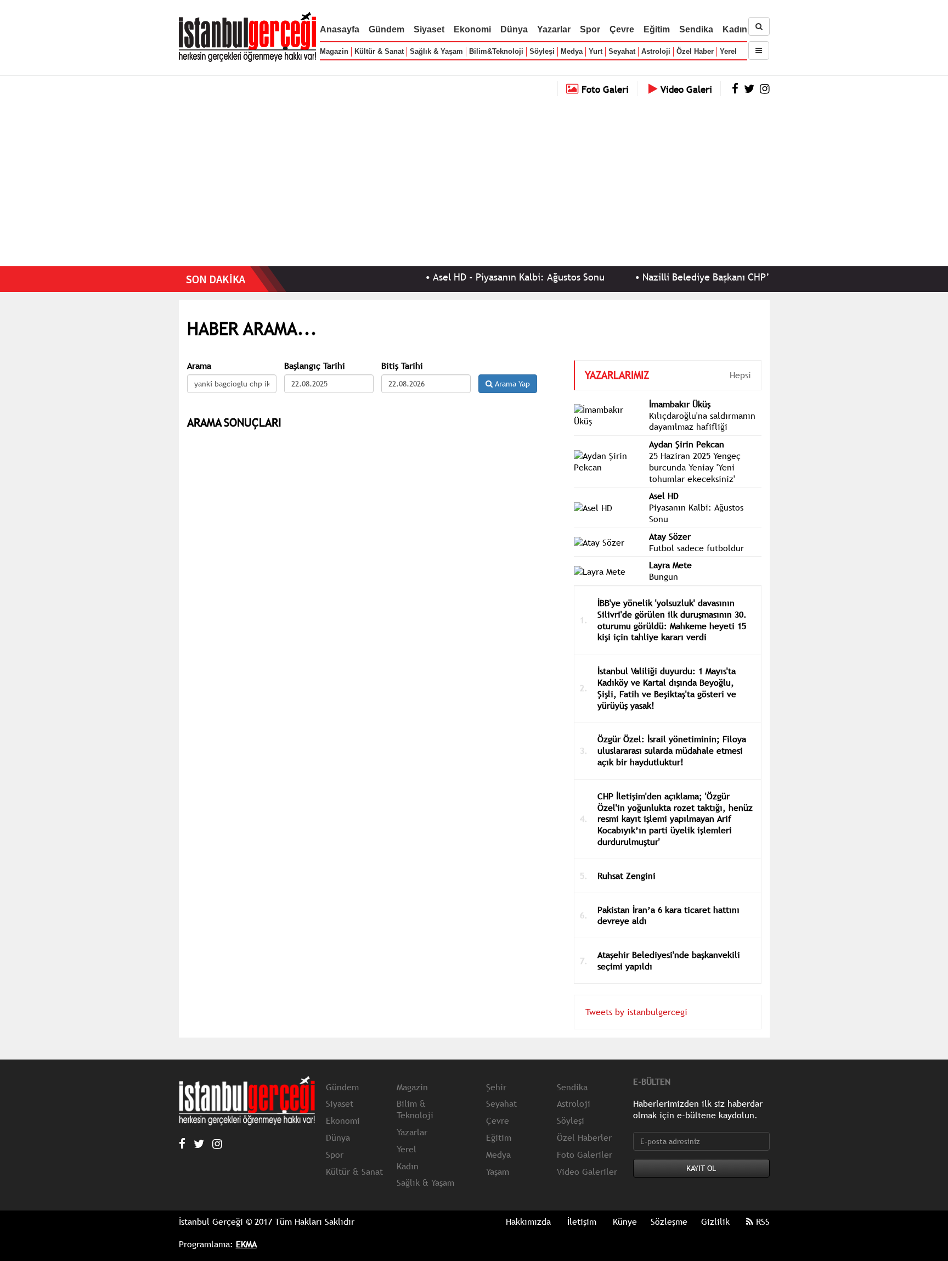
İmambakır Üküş (679, 404)
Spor (590, 29)
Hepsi (740, 375)
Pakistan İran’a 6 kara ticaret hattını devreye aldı (668, 915)
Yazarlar (554, 29)
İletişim (581, 1221)
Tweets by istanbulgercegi (636, 1012)
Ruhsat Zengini (626, 876)
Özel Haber (695, 51)
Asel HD (664, 496)
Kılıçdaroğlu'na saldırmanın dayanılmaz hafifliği (702, 421)
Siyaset (429, 29)
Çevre (622, 29)
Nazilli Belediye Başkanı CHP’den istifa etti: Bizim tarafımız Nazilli (762, 277)
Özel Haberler (584, 1137)
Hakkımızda (528, 1221)
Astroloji (655, 51)
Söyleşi (542, 51)
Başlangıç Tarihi (314, 366)
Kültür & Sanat (379, 51)
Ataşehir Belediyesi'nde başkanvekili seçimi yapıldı (668, 960)
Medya (572, 51)
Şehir (496, 1087)
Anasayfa (339, 29)
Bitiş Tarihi (402, 366)
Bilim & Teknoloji (415, 1109)
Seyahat (621, 51)
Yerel (728, 51)
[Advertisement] (474, 178)
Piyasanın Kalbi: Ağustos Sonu (696, 513)
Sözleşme (669, 1221)
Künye (625, 1221)
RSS (761, 1221)
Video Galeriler (587, 1171)
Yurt (595, 51)
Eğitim (657, 29)
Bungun (663, 576)
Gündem (386, 29)
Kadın (735, 29)
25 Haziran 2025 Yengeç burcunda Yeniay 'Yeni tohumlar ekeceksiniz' (695, 467)
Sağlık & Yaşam (436, 51)
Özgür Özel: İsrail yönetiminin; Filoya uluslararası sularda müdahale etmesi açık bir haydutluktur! (671, 750)
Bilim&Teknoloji (496, 51)
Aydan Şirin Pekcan (686, 444)
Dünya (514, 29)
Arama (199, 366)
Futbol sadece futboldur (696, 548)
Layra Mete (670, 565)
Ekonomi (472, 29)
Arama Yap (511, 384)
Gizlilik (715, 1221)
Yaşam (497, 1171)
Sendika (696, 29)
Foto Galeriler (584, 1154)
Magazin (334, 51)
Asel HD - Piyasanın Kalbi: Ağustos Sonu (493, 277)
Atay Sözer (670, 536)
